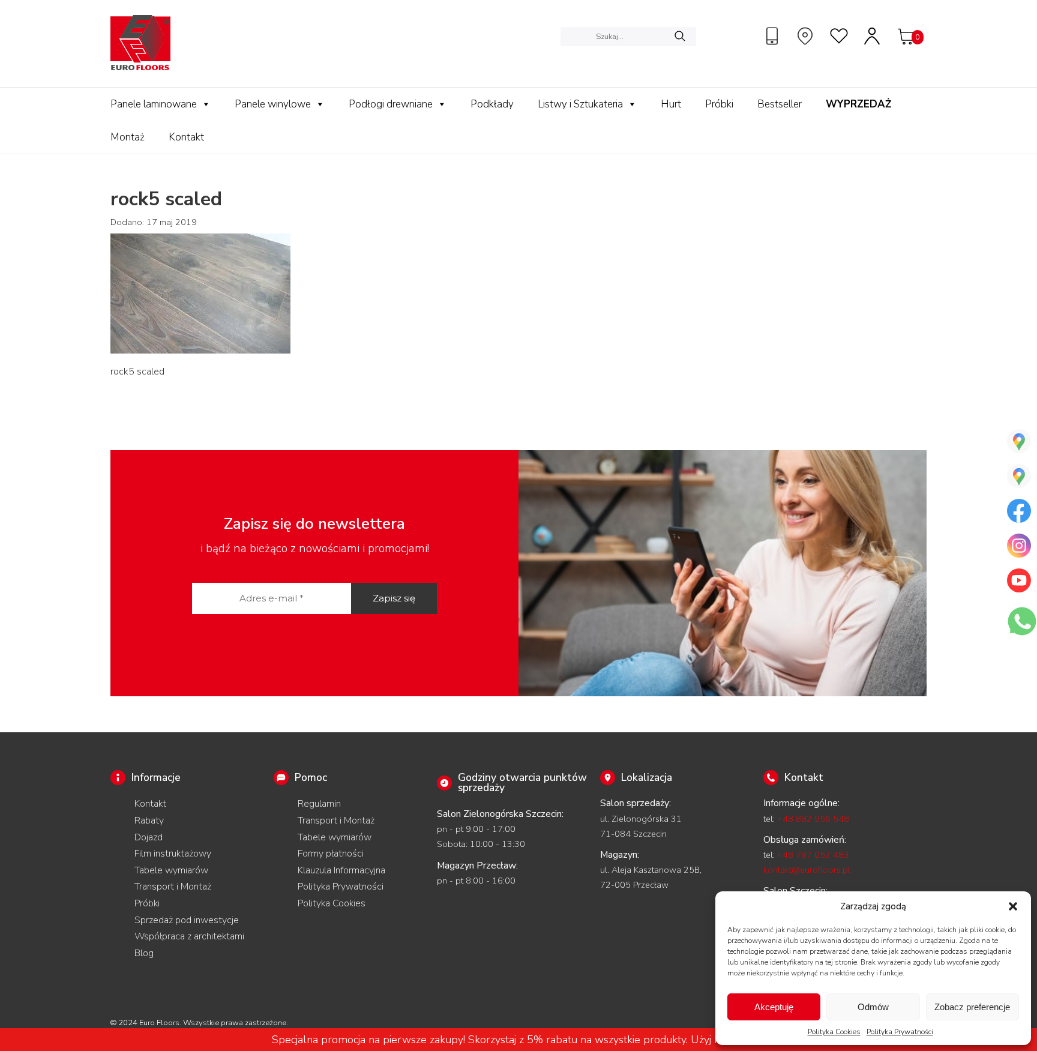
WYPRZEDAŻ (858, 104)
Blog (144, 953)
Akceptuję (773, 1007)
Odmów (873, 1007)
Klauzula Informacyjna (341, 870)
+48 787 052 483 (813, 855)
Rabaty (149, 820)
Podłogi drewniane (391, 104)
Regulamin (319, 803)
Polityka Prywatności (900, 1032)
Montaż (127, 137)
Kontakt (186, 137)
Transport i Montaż (172, 886)
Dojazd (148, 837)
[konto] (873, 36)
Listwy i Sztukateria (580, 104)
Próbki (719, 104)
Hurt (671, 104)
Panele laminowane (153, 104)
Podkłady (492, 104)
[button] (1013, 906)
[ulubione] (840, 36)
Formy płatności (331, 853)
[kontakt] (774, 36)
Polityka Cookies (834, 1032)
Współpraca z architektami (189, 936)
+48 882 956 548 (813, 819)
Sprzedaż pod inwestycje (186, 920)
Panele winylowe (273, 104)
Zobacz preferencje (972, 1007)
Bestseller (779, 104)
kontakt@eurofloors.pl (806, 870)
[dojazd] (807, 36)
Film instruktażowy (172, 853)
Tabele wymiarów (171, 870)
